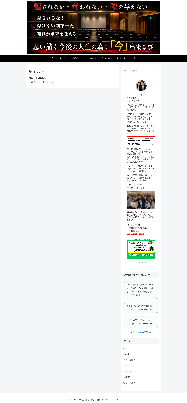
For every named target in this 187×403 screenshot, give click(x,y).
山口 (141, 94)
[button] (157, 70)
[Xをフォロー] (136, 262)
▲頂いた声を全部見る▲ (141, 332)
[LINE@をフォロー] (139, 262)
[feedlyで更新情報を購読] (142, 262)
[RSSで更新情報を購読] (145, 262)
